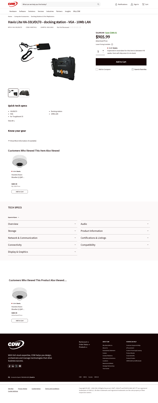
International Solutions (109, 358)
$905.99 (103, 36)
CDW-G (85, 377)
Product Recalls (130, 353)
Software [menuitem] (22, 11)
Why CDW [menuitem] (76, 11)
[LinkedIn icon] (13, 366)
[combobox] (57, 4)
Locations (105, 361)
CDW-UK (96, 377)
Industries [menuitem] (50, 11)
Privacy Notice (22, 389)
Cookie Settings (13, 391)
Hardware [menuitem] (13, 11)
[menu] (121, 4)
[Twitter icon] (16, 366)
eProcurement (130, 348)
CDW (80, 377)
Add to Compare (104, 69)
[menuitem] (116, 4)
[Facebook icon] (9, 366)
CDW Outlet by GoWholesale (133, 361)
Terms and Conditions (52, 389)
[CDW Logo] (13, 4)
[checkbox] (97, 69)
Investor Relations (108, 355)
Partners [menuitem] (59, 11)
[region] (79, 175)
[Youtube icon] (20, 366)
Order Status (84, 344)
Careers (105, 353)
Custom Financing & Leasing (134, 350)
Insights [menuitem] (68, 11)
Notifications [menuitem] (122, 4)
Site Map (10, 389)
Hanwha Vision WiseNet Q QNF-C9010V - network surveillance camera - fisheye (19, 308)
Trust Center (106, 368)
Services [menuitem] (41, 11)
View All (11, 121)
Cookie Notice (36, 389)
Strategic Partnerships (108, 366)
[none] (13, 11)
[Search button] (98, 4)
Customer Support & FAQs (133, 345)
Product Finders (130, 358)
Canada (90, 377)
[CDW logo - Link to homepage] (13, 4)
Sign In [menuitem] (136, 4)
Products (82, 347)
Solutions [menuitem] (31, 11)
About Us (105, 348)
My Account (83, 342)
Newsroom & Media (108, 363)
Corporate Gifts (130, 355)
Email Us (32, 377)
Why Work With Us (107, 345)
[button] (145, 4)
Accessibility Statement (109, 350)
